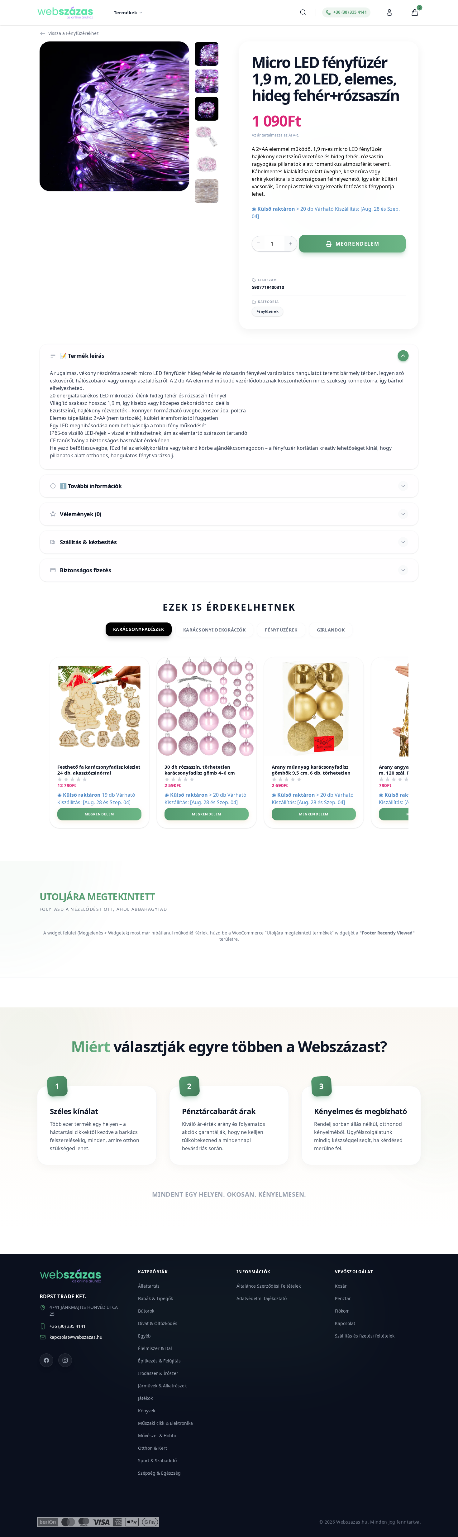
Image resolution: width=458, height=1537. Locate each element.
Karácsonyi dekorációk (214, 630)
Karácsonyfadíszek (138, 629)
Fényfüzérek (267, 311)
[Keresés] (303, 12)
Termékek (125, 12)
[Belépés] (389, 12)
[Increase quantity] (290, 243)
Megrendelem (99, 814)
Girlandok (331, 630)
